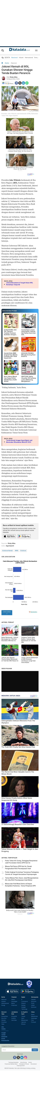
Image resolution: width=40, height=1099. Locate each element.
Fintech (23, 1003)
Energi (36, 57)
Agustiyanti (10, 546)
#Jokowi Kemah (7, 550)
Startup (23, 1005)
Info (2, 1027)
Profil (32, 1003)
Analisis (13, 1018)
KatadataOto (5, 1040)
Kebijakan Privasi (24, 1064)
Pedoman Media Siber (11, 1064)
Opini (22, 1018)
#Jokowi (23, 550)
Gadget (23, 1007)
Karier (30, 1062)
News (32, 1014)
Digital (23, 997)
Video (33, 1012)
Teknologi (24, 1009)
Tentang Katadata (13, 1062)
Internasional (29, 57)
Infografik (14, 1016)
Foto (32, 1020)
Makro (13, 999)
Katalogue (34, 1018)
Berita (7, 63)
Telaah (23, 1016)
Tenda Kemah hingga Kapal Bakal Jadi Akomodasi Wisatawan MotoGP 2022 (19, 441)
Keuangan (14, 1001)
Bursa (13, 1003)
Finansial (13, 997)
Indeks (3, 1029)
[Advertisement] (20, 955)
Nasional (14, 57)
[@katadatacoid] (25, 1057)
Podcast (33, 1022)
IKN (15, 182)
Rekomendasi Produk (9, 311)
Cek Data (14, 1020)
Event (3, 1038)
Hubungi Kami (21, 1065)
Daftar (35, 1050)
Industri (21, 57)
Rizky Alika (13, 77)
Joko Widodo (15, 180)
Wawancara (24, 1020)
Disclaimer (34, 1064)
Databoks (4, 1036)
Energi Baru (4, 1016)
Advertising (23, 1062)
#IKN (16, 550)
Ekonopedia (34, 997)
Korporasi (14, 1005)
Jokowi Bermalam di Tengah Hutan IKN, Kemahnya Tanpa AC (19, 283)
